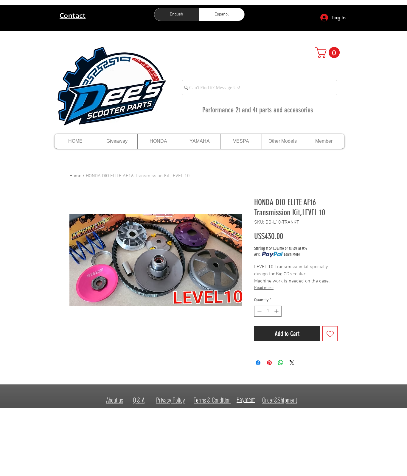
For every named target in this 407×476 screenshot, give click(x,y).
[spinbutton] (267, 311)
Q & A (139, 399)
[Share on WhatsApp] (280, 362)
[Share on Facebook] (258, 362)
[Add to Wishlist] (330, 333)
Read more (264, 287)
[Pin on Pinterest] (269, 362)
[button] (328, 52)
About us (114, 399)
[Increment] (277, 311)
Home (75, 176)
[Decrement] (258, 311)
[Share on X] (292, 362)
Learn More (292, 254)
